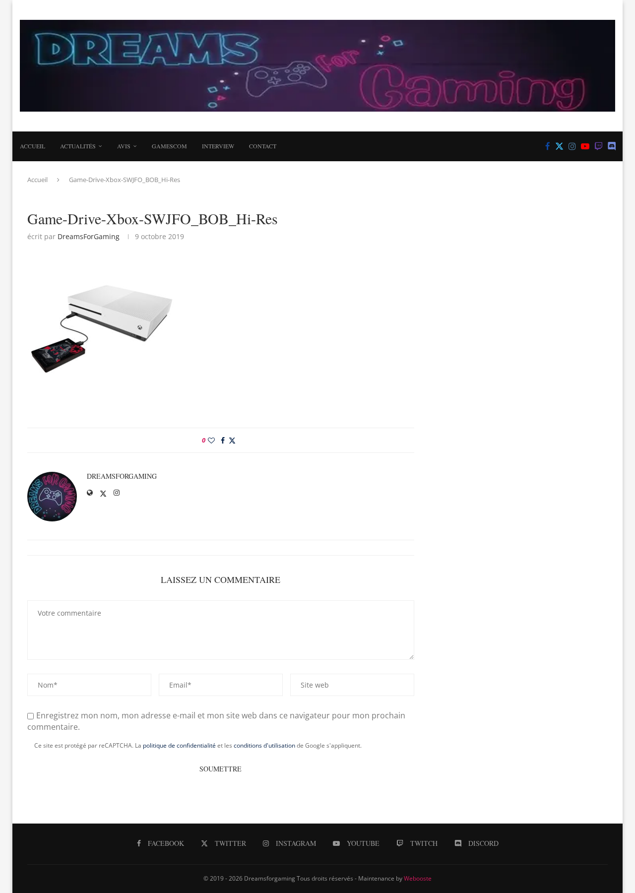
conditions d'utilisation (264, 745)
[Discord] (612, 146)
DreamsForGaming (89, 236)
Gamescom (169, 146)
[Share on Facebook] (223, 440)
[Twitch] (598, 146)
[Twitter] (559, 146)
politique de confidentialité (179, 745)
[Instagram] (572, 146)
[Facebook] (547, 146)
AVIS (123, 146)
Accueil (32, 146)
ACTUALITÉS (78, 146)
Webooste (418, 878)
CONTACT (262, 146)
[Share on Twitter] (232, 440)
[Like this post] (211, 440)
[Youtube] (585, 146)
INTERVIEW (218, 146)
